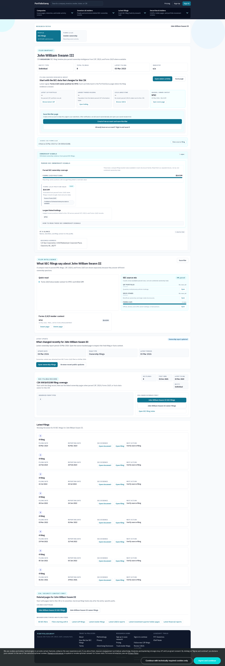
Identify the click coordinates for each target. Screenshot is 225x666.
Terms (81, 646)
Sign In (186, 3)
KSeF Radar (158, 640)
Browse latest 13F (49, 102)
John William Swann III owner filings (162, 406)
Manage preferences (56, 653)
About (81, 637)
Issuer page (44, 327)
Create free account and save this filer (113, 121)
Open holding (83, 104)
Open (183, 289)
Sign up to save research (121, 638)
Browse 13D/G (121, 102)
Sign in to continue (140, 637)
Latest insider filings (97, 622)
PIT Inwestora (159, 637)
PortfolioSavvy (42, 3)
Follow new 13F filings (142, 643)
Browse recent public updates (72, 365)
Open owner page (159, 102)
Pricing (167, 3)
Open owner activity (162, 79)
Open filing (120, 446)
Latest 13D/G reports (117, 622)
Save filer (182, 260)
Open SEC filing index (147, 411)
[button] (55, 13)
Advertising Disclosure (105, 646)
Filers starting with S (60, 622)
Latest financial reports (173, 622)
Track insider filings (123, 646)
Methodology (102, 637)
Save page (179, 79)
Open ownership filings (47, 365)
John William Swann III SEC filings (161, 400)
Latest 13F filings (78, 622)
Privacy (99, 640)
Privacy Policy (133, 653)
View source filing (178, 142)
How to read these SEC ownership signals (62, 223)
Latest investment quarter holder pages (144, 622)
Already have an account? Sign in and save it (112, 127)
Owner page (58, 327)
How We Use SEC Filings (85, 641)
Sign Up (177, 3)
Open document (105, 446)
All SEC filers (43, 622)
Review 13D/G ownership (139, 647)
